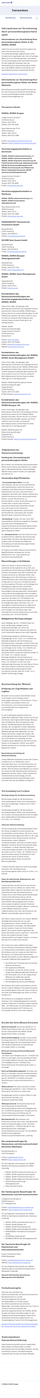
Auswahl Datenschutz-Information (14, 74)
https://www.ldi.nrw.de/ (17, 1160)
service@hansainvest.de (16, 236)
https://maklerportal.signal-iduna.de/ (22, 143)
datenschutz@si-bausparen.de (25, 439)
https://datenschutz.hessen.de (19, 1263)
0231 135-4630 (13, 340)
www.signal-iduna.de (16, 347)
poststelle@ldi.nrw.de (15, 1157)
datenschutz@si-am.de (22, 394)
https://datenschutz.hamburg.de (20, 1210)
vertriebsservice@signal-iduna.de (19, 141)
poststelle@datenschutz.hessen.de (20, 1260)
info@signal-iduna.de (15, 186)
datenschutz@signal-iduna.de (18, 344)
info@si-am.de (12, 288)
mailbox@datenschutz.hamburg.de (20, 1207)
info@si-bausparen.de (15, 270)
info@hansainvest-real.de (16, 252)
